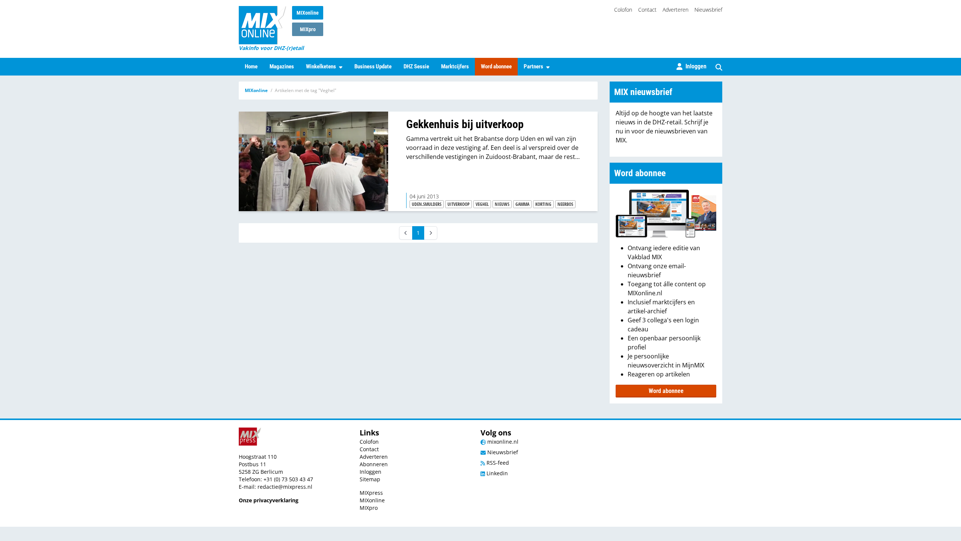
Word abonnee (496, 66)
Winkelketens (321, 66)
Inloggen (370, 471)
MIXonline (308, 13)
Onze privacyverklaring (268, 500)
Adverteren (675, 9)
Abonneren (374, 464)
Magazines (282, 66)
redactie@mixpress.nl (285, 486)
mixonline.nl (502, 441)
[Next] (430, 233)
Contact (647, 9)
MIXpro (308, 29)
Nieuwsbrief (708, 9)
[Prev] (406, 233)
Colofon (623, 9)
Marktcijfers (455, 66)
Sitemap (370, 479)
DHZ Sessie (416, 66)
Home (251, 66)
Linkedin (496, 473)
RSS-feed (497, 462)
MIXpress (371, 492)
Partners (533, 66)
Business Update (373, 66)
